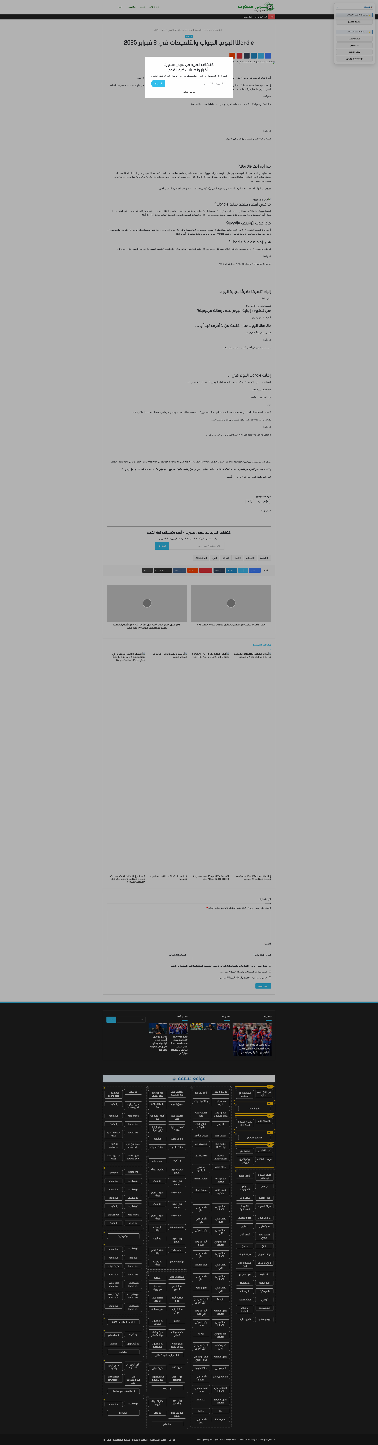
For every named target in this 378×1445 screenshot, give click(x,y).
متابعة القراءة (189, 92)
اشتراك (158, 83)
